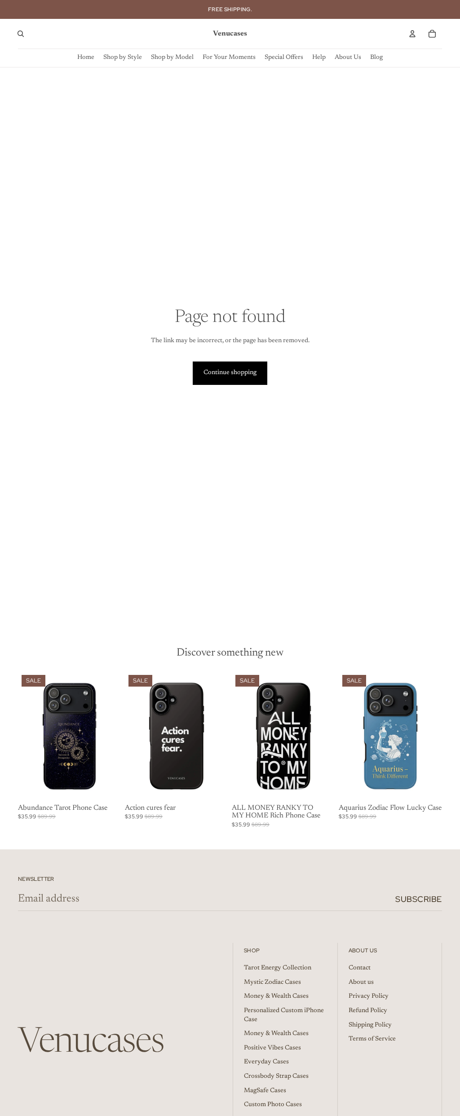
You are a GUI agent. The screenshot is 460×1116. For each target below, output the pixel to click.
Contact (360, 968)
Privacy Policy (369, 996)
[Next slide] (114, 736)
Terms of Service (372, 1039)
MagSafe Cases (265, 1091)
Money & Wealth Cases (276, 996)
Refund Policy (368, 1011)
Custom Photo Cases (273, 1105)
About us (361, 982)
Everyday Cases (266, 1062)
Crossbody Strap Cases (276, 1076)
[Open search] (21, 34)
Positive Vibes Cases (272, 1048)
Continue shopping (230, 373)
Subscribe (418, 899)
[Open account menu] (412, 34)
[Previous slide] (25, 736)
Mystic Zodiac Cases (272, 982)
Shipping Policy (370, 1025)
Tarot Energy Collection (277, 968)
